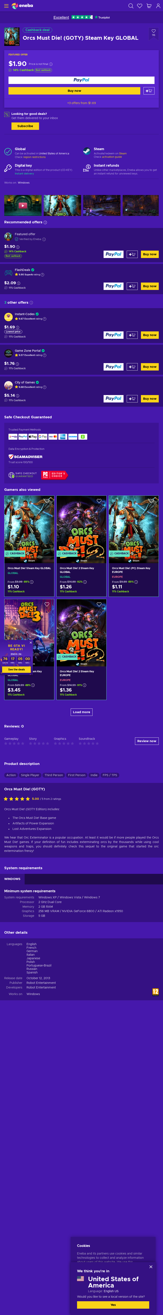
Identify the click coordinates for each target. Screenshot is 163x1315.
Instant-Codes (25, 314)
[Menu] (6, 6)
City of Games (25, 382)
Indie (94, 775)
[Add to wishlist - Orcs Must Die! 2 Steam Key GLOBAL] (99, 502)
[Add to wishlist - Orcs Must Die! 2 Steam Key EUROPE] (99, 606)
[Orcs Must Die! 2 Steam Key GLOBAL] (81, 524)
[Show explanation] (42, 274)
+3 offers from (81, 103)
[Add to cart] (149, 91)
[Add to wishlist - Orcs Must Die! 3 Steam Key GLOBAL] (47, 606)
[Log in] (158, 6)
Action (11, 775)
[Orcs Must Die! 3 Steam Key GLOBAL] (29, 627)
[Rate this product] (18, 799)
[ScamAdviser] (25, 456)
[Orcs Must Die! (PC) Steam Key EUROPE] (134, 524)
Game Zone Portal (28, 350)
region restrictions (34, 157)
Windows (33, 994)
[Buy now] (81, 80)
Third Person (54, 775)
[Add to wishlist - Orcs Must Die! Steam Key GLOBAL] (47, 502)
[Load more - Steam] (87, 151)
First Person (76, 775)
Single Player (30, 775)
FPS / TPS (110, 775)
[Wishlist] (139, 6)
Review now (146, 741)
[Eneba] (22, 6)
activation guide (112, 157)
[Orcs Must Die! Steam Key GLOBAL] (29, 524)
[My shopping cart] (149, 6)
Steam (123, 153)
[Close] (151, 1266)
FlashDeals (22, 270)
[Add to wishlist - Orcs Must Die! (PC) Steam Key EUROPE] (151, 502)
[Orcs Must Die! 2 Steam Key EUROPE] (81, 627)
